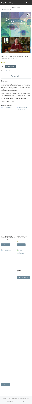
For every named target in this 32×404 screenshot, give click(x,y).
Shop (6, 7)
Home (2, 7)
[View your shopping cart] (26, 2)
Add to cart (10, 66)
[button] (28, 14)
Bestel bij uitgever (23, 277)
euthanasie (14, 70)
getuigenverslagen (22, 70)
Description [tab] (16, 76)
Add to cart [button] (6, 244)
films (10, 7)
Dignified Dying (12, 398)
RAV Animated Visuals (19, 401)
